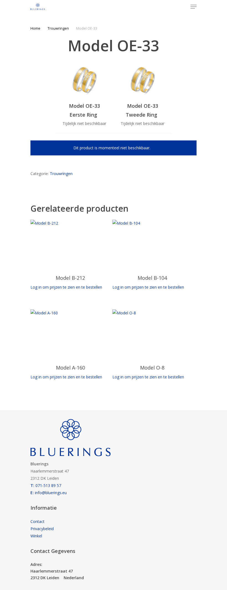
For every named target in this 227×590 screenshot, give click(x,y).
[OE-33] (84, 80)
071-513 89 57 (45, 485)
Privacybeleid (42, 528)
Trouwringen (58, 28)
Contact (37, 521)
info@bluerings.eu (48, 492)
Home (35, 28)
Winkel (36, 535)
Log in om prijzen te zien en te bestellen (66, 287)
